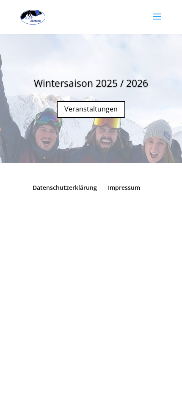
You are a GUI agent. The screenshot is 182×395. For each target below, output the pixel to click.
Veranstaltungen (91, 109)
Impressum (124, 188)
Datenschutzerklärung (65, 188)
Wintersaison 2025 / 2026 (91, 83)
